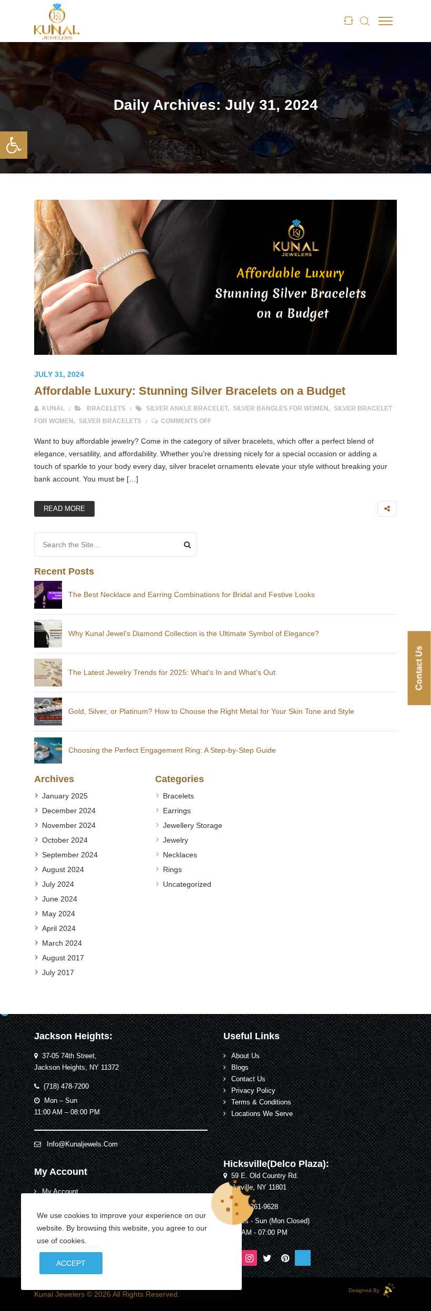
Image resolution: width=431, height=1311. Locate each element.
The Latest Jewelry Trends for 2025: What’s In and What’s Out (171, 672)
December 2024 (69, 810)
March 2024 (62, 943)
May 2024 (58, 913)
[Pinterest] (285, 1258)
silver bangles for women (281, 408)
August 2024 (63, 869)
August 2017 (63, 958)
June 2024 (59, 899)
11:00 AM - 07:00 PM (255, 1232)
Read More (64, 509)
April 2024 (59, 928)
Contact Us (248, 1079)
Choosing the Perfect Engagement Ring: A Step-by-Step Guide (172, 750)
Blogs (240, 1067)
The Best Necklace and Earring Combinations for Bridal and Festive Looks (191, 594)
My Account (60, 1191)
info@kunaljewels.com (82, 1144)
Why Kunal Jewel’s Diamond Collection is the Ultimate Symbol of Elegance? (193, 633)
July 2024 (58, 884)
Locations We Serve (262, 1114)
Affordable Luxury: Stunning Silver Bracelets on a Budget (189, 390)
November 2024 (69, 825)
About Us (245, 1056)
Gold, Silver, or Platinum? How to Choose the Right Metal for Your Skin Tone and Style (211, 711)
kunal (52, 408)
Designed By (364, 1290)
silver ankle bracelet (187, 408)
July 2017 (58, 972)
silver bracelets (110, 421)
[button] (13, 145)
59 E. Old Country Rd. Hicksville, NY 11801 (261, 1181)
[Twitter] (267, 1258)
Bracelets (106, 408)
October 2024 (65, 840)
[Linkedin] (303, 1258)
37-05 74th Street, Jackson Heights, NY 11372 (76, 1061)
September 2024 (70, 855)
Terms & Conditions (261, 1102)
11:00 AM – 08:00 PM (67, 1112)
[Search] (187, 544)
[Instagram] (249, 1258)
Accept (71, 1263)
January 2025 (65, 796)
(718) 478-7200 (66, 1086)
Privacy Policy (253, 1090)
